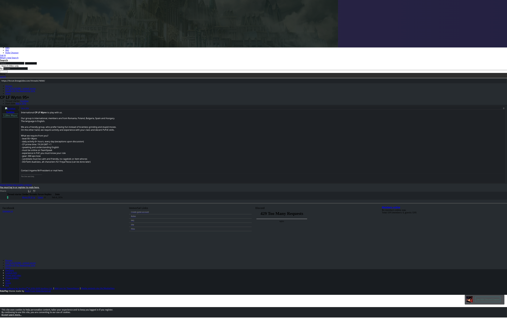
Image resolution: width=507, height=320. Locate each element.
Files (7, 48)
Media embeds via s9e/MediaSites (98, 288)
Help (7, 280)
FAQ (7, 50)
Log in (3, 76)
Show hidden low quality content (16, 185)
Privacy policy (12, 278)
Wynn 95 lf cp (28, 197)
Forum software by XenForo (26, 288)
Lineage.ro (8, 211)
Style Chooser (12, 53)
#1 (503, 108)
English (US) (11, 273)
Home (8, 283)
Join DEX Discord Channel (487, 299)
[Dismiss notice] (504, 81)
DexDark (9, 270)
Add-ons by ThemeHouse (67, 288)
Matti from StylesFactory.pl (38, 291)
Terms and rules (13, 275)
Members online (391, 207)
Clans (40, 197)
